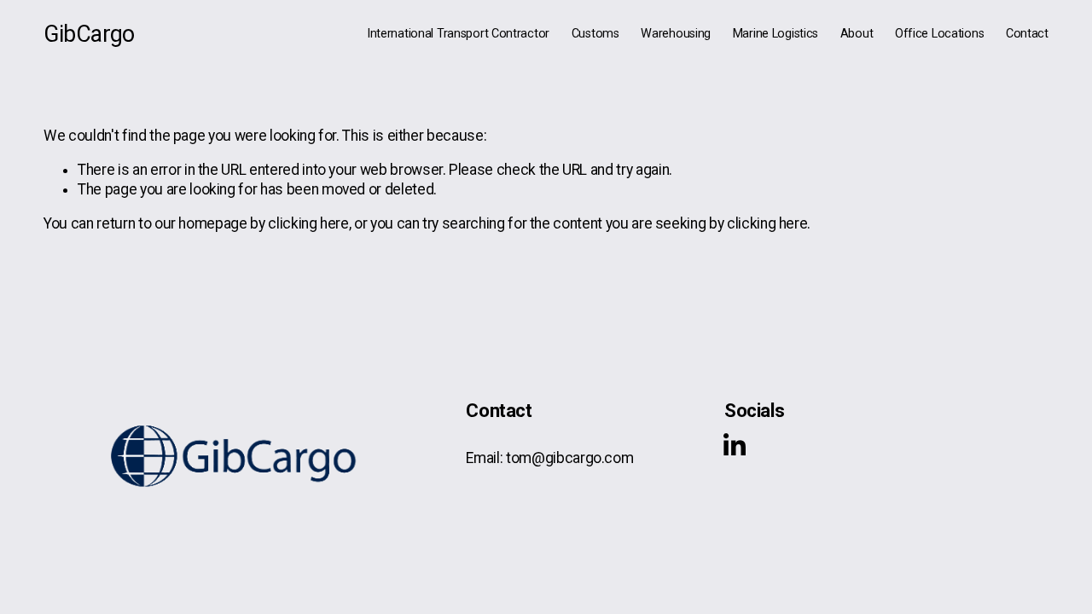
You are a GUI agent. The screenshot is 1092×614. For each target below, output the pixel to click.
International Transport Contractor (458, 33)
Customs (595, 33)
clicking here (308, 223)
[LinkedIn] (733, 445)
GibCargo (89, 34)
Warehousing (676, 33)
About (857, 33)
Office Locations (939, 33)
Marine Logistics (775, 33)
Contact (1027, 33)
